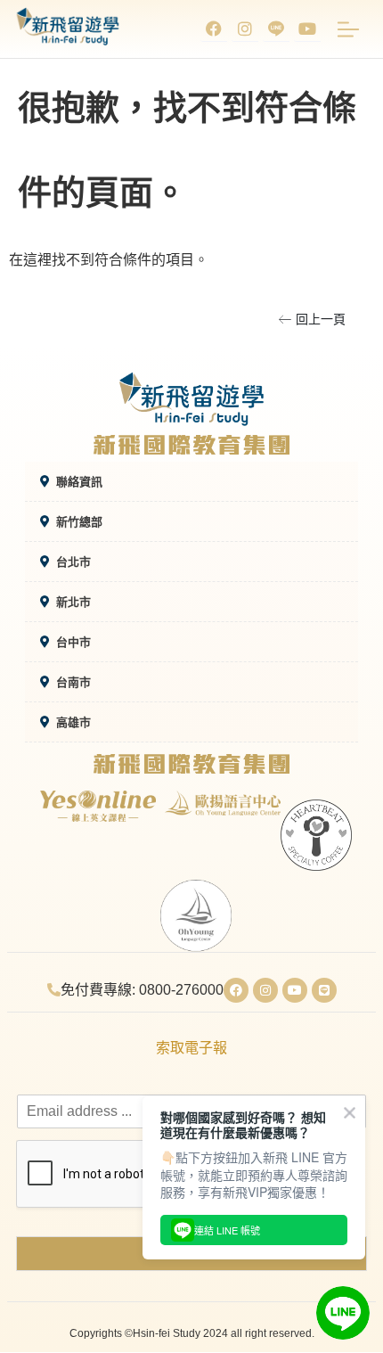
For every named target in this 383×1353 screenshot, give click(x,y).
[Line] (324, 990)
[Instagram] (245, 28)
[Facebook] (213, 28)
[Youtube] (307, 28)
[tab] (191, 482)
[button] (312, 319)
